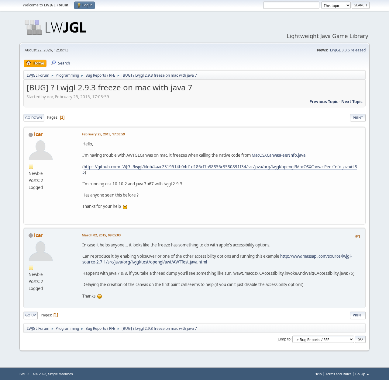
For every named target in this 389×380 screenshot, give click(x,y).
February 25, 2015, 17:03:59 (103, 134)
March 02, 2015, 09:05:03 (101, 235)
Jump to (284, 339)
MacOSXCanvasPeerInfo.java (278, 155)
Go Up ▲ (362, 373)
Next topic (352, 101)
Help (318, 373)
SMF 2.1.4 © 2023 (32, 374)
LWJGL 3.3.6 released (348, 50)
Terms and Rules (338, 373)
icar (38, 134)
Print (358, 117)
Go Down (33, 117)
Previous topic (323, 101)
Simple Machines (60, 374)
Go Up (30, 315)
